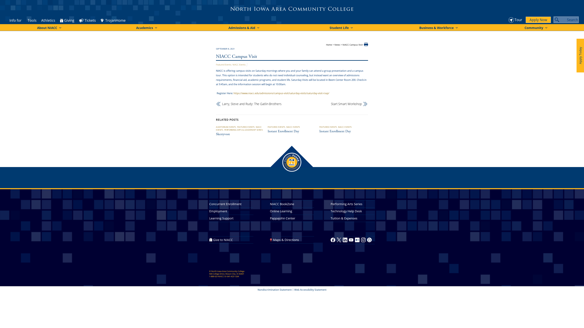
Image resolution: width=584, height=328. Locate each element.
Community (534, 28)
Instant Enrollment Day (283, 131)
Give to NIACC (223, 240)
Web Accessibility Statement (310, 289)
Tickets (90, 20)
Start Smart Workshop (346, 104)
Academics (144, 28)
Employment (218, 211)
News (337, 44)
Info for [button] (15, 20)
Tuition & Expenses (344, 218)
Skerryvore (223, 134)
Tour (518, 19)
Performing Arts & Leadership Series (243, 130)
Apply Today (580, 55)
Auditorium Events (226, 127)
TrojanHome (115, 20)
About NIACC (47, 28)
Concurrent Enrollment (225, 204)
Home (329, 44)
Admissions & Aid (241, 28)
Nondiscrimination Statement (275, 289)
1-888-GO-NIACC (216, 276)
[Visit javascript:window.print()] (366, 45)
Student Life (339, 28)
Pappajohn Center (282, 218)
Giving (69, 20)
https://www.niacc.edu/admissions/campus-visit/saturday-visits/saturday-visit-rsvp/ (281, 93)
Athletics (48, 20)
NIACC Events (239, 64)
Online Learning (281, 211)
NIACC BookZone (282, 204)
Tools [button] (32, 20)
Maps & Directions (286, 240)
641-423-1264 (233, 276)
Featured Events (223, 64)
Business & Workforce (436, 28)
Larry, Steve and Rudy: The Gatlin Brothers (252, 104)
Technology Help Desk (346, 211)
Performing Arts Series (346, 204)
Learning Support (221, 218)
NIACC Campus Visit (236, 57)
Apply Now (538, 19)
